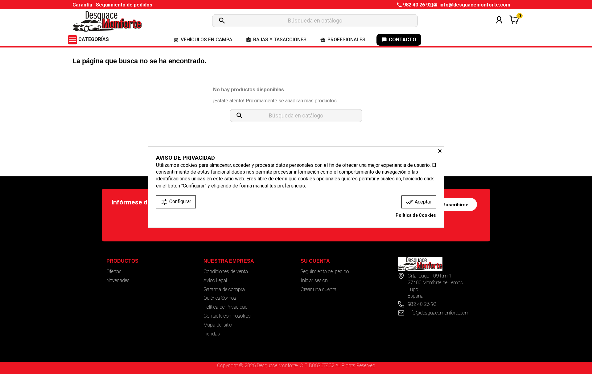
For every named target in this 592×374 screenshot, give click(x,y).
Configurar (176, 202)
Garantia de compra (224, 289)
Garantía (82, 5)
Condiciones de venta (226, 271)
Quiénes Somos (220, 298)
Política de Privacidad (226, 307)
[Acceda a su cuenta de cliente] (499, 28)
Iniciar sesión (314, 280)
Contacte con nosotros (227, 316)
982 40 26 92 (417, 4)
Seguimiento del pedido (325, 271)
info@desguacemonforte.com (474, 4)
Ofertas (113, 271)
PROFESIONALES (342, 40)
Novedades (118, 280)
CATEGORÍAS (88, 39)
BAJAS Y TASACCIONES (276, 40)
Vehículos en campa (202, 40)
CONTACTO (398, 40)
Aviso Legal (215, 280)
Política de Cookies (416, 215)
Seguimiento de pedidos (124, 5)
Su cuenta (315, 261)
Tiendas (212, 334)
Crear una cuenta (318, 289)
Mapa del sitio (218, 325)
